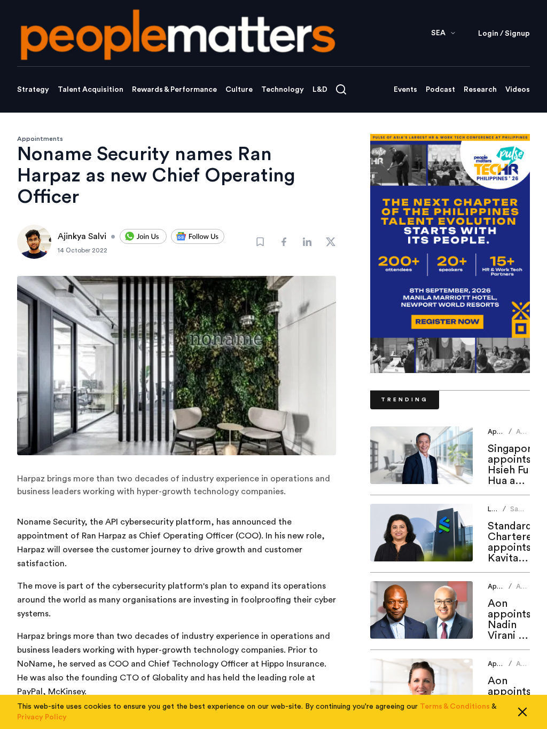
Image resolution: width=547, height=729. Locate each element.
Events (405, 89)
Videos (517, 89)
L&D (319, 89)
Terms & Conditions (455, 706)
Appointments (40, 139)
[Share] (283, 241)
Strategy (33, 89)
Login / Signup (504, 33)
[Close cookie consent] (522, 711)
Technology (282, 89)
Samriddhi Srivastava (526, 513)
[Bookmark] (260, 241)
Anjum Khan (526, 435)
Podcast (440, 89)
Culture (239, 89)
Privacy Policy (42, 717)
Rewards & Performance (174, 89)
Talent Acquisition (90, 89)
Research (480, 89)
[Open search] (341, 89)
